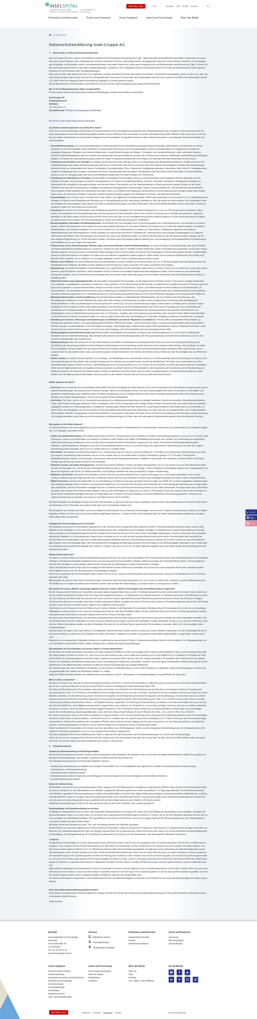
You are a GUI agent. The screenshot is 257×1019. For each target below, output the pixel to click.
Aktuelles (170, 6)
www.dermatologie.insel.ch (59, 953)
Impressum (86, 1013)
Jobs (178, 6)
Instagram (187, 979)
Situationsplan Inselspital (103, 947)
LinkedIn (171, 979)
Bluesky (171, 972)
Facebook (179, 972)
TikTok (195, 979)
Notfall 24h (136, 6)
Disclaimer (97, 1013)
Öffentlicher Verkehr (101, 937)
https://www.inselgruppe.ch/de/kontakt (84, 110)
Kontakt (194, 6)
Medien (185, 6)
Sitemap (118, 1013)
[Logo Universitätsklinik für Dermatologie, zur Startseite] (70, 8)
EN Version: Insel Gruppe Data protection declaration (72, 121)
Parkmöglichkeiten (101, 942)
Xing (179, 979)
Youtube (187, 972)
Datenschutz (107, 1013)
